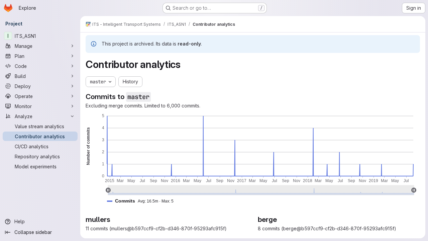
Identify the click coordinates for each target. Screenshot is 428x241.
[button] (143, 201)
